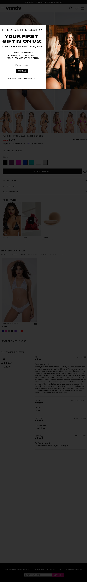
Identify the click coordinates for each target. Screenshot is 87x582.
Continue (22, 71)
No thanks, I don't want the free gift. (22, 78)
